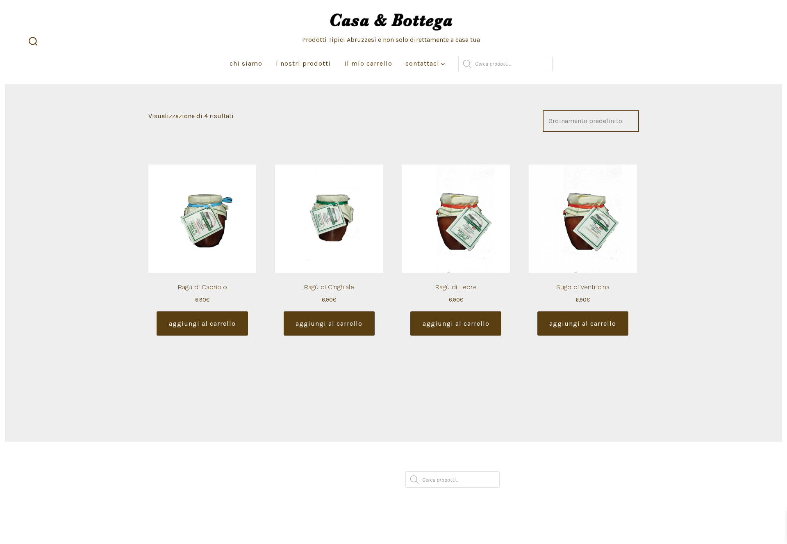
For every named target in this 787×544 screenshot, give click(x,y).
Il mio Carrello (368, 63)
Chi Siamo (246, 63)
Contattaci (422, 63)
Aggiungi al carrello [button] (202, 323)
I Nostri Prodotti (303, 63)
